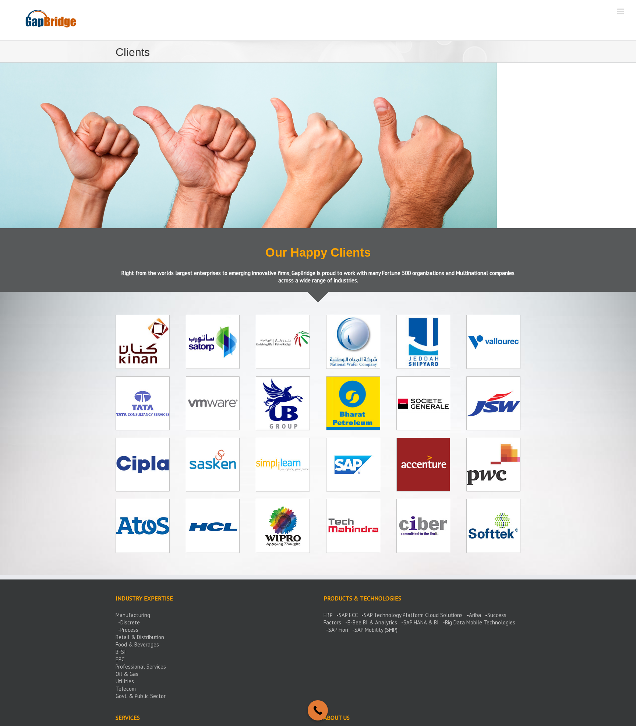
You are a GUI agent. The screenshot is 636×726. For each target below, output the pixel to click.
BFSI (121, 651)
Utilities (125, 681)
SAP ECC (348, 615)
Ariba (475, 615)
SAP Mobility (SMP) (376, 629)
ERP (328, 615)
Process (129, 629)
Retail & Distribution (140, 637)
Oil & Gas (127, 673)
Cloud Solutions (444, 615)
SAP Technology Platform (394, 615)
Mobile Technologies (490, 622)
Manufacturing (133, 615)
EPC (120, 659)
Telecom (126, 688)
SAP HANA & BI (421, 622)
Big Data (455, 622)
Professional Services (141, 666)
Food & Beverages (137, 644)
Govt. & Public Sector (141, 695)
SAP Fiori (338, 629)
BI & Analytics (380, 622)
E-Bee (354, 622)
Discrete (130, 622)
